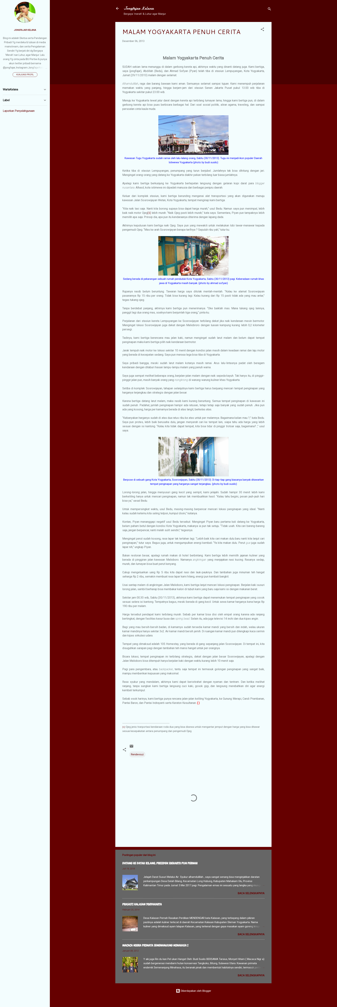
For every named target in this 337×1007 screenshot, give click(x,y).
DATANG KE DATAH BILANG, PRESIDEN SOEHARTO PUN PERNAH (160, 863)
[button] (262, 30)
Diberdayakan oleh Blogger (195, 990)
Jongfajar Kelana (139, 8)
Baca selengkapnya (251, 893)
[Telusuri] (269, 9)
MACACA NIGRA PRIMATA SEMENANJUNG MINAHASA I (155, 945)
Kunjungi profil (25, 74)
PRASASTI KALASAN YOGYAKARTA (142, 904)
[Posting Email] (131, 747)
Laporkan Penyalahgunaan (19, 111)
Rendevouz (137, 754)
